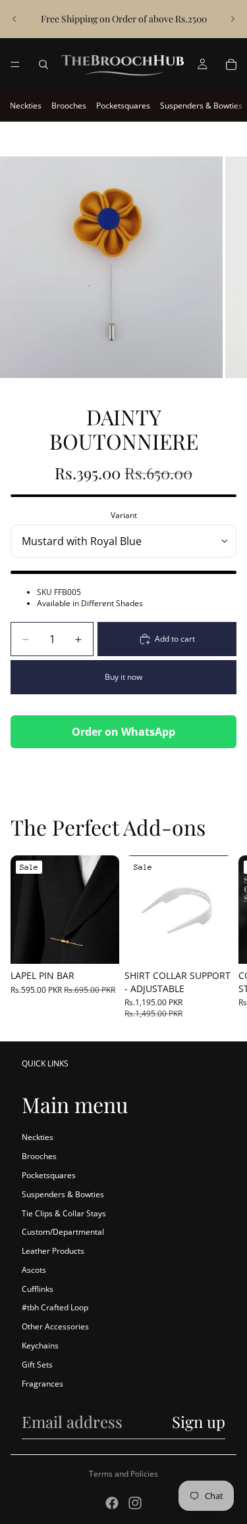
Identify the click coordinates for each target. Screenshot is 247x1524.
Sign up (198, 1421)
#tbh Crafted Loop (55, 1307)
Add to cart (175, 638)
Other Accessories (55, 1326)
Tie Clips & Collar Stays (64, 1213)
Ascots (34, 1269)
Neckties (25, 105)
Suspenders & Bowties (201, 105)
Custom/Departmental (63, 1231)
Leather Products (53, 1250)
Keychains (40, 1345)
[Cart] (231, 64)
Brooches (68, 105)
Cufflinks (37, 1289)
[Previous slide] (14, 19)
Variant (124, 515)
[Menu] (15, 64)
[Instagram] (135, 1503)
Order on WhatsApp (123, 732)
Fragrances (42, 1383)
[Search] (43, 64)
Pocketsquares (123, 105)
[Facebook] (112, 1503)
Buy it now (123, 676)
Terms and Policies (123, 1473)
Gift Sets (37, 1364)
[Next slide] (232, 19)
